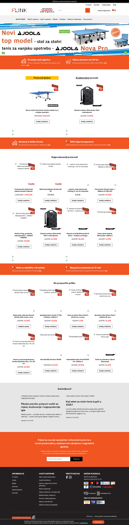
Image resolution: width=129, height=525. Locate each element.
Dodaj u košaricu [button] (42, 122)
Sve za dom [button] (87, 19)
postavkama (84, 523)
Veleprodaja (106, 5)
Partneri (15, 487)
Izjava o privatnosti (46, 502)
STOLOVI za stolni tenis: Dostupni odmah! (64, 1)
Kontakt (96, 5)
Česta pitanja (17, 490)
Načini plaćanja (45, 489)
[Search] (87, 10)
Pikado (55, 19)
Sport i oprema (45, 19)
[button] (9, 39)
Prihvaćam (98, 522)
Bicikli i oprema (33, 19)
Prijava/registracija (104, 11)
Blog (114, 5)
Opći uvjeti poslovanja (47, 477)
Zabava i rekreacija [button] (75, 19)
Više (28, 65)
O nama (88, 5)
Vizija (14, 480)
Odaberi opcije (23, 326)
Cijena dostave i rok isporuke (49, 492)
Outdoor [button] (63, 19)
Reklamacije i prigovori (47, 495)
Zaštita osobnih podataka (48, 505)
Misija (14, 483)
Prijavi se (76, 459)
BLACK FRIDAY (20, 19)
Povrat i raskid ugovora (47, 498)
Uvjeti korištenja (45, 480)
